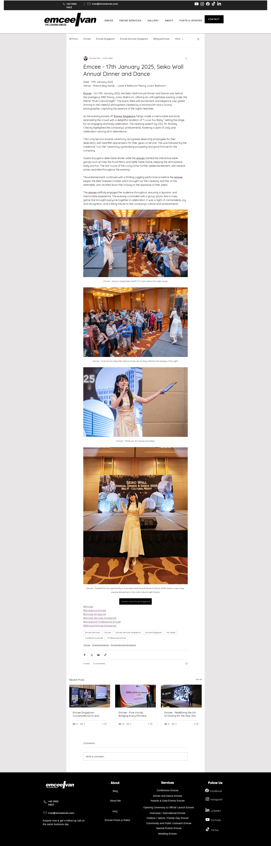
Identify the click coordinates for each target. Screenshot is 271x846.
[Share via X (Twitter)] (91, 654)
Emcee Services (92, 632)
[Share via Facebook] (84, 654)
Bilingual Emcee (161, 38)
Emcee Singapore (105, 38)
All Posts (73, 38)
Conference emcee (94, 638)
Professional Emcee (117, 638)
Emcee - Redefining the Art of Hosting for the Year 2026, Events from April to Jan (180, 714)
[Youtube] (196, 4)
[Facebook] (208, 4)
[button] (109, 20)
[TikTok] (213, 4)
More (177, 38)
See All (199, 679)
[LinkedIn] (219, 4)
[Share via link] (105, 654)
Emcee (86, 38)
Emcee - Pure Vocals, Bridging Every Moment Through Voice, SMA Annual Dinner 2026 (135, 714)
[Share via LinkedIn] (98, 654)
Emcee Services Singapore (134, 38)
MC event (171, 632)
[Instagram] (202, 4)
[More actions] (186, 58)
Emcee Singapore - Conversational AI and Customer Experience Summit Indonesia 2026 (86, 714)
